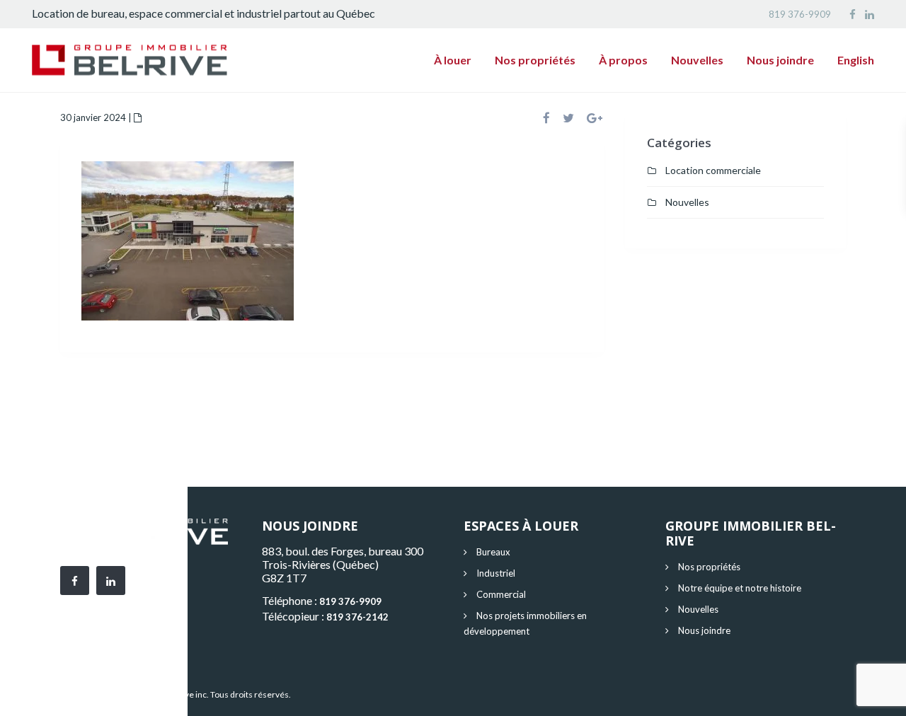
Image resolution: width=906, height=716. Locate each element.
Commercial (501, 594)
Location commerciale (713, 170)
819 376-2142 (357, 617)
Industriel (495, 573)
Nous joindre (780, 60)
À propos (623, 60)
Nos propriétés (535, 60)
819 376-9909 (800, 14)
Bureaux (493, 552)
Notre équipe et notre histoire (739, 588)
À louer (452, 60)
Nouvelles (697, 60)
